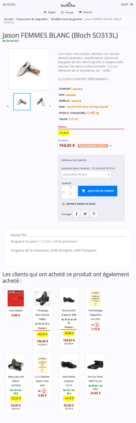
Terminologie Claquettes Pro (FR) (95, 315)
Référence (67, 160)
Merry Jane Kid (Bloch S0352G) (16, 381)
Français (69, 12)
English (52, 12)
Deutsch (87, 12)
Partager (76, 213)
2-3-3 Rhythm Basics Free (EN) (42, 381)
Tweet (85, 213)
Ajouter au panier (98, 191)
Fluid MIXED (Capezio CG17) (68, 381)
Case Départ (16, 310)
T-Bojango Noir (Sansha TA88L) (42, 315)
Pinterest (93, 213)
